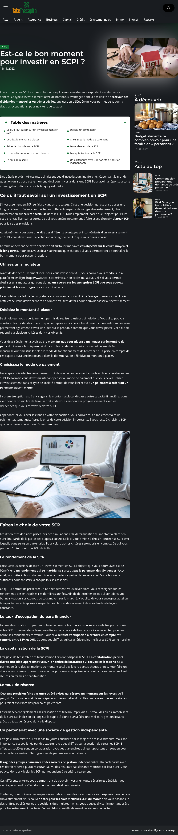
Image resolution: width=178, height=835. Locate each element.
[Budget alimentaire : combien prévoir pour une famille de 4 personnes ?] (156, 116)
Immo (157, 199)
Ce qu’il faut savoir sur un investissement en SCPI (32, 131)
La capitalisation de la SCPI (85, 153)
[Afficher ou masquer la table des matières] (87, 122)
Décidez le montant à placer (22, 139)
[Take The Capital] (25, 8)
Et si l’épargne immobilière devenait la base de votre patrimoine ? (166, 208)
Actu (4, 47)
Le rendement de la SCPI (84, 146)
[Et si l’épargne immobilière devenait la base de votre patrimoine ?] (142, 208)
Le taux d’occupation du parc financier (28, 153)
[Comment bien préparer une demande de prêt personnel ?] (142, 183)
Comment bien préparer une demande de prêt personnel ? (166, 183)
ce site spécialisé (35, 214)
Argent (138, 132)
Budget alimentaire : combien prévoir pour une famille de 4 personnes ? (155, 140)
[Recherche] (168, 8)
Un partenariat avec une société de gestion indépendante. (95, 161)
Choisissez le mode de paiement (89, 139)
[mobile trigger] (6, 8)
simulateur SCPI (118, 219)
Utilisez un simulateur (83, 129)
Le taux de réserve (17, 160)
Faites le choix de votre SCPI (22, 146)
